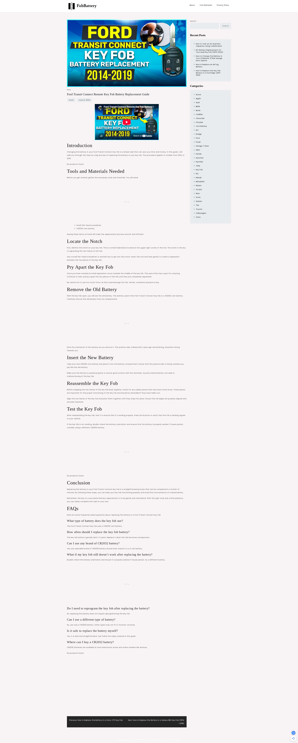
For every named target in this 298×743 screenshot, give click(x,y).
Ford (69, 90)
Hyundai (199, 162)
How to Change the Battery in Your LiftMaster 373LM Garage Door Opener (209, 58)
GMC (198, 150)
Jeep (198, 166)
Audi (198, 102)
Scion (198, 197)
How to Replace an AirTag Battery (207, 65)
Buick (198, 110)
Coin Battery (201, 126)
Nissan (198, 185)
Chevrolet (200, 118)
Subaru (199, 201)
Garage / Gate (202, 146)
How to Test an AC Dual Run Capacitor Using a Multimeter (209, 45)
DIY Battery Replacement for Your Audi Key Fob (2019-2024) (209, 51)
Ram (198, 193)
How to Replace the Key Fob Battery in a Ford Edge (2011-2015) (208, 72)
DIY (197, 130)
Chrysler (199, 122)
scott (71, 100)
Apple (198, 98)
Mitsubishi (200, 181)
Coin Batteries (206, 5)
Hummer (200, 158)
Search (193, 21)
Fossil (198, 142)
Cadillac (199, 114)
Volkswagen (201, 213)
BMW (198, 106)
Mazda (199, 177)
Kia (197, 173)
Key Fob (199, 169)
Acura (198, 94)
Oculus (199, 189)
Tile (197, 205)
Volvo (198, 217)
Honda (199, 154)
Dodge (199, 134)
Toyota (199, 209)
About (192, 5)
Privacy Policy (223, 5)
